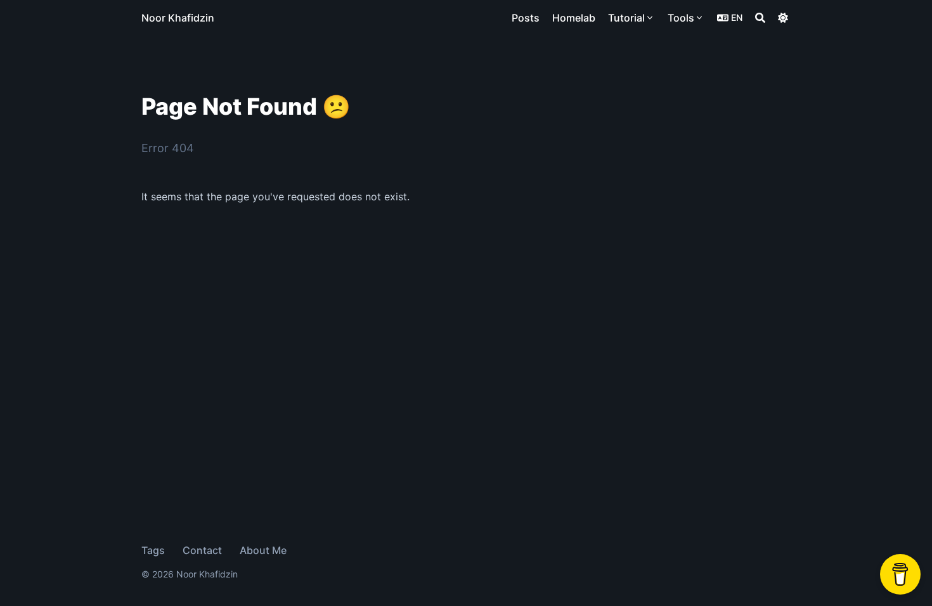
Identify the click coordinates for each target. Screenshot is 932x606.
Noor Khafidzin (177, 17)
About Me (263, 550)
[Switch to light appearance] (783, 18)
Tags (153, 550)
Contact (202, 550)
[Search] (760, 18)
